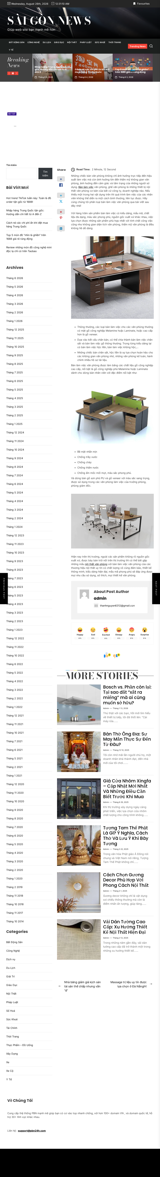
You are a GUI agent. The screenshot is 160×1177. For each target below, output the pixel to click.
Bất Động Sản (16, 42)
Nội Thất (72, 42)
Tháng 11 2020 (15, 792)
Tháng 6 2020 (14, 835)
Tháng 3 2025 (14, 406)
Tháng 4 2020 (14, 852)
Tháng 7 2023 (14, 578)
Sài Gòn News (49, 20)
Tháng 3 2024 (14, 509)
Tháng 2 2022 (14, 698)
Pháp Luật (86, 42)
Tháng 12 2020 (15, 784)
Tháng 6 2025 (14, 381)
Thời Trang (114, 42)
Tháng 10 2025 (15, 346)
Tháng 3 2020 (14, 861)
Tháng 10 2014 (15, 921)
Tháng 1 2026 (14, 321)
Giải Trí (10, 976)
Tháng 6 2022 (14, 664)
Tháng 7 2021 (14, 741)
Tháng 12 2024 (15, 432)
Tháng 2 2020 (14, 869)
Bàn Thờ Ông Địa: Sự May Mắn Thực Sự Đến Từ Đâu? (127, 739)
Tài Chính (11, 1027)
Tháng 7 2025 (14, 372)
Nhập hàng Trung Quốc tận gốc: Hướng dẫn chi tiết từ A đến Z (25, 212)
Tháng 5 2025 (14, 389)
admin (10, 126)
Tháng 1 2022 (14, 707)
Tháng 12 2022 (15, 638)
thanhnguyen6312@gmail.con (117, 605)
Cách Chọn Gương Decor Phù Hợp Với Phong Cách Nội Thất (126, 880)
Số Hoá (10, 1010)
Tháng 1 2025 (14, 423)
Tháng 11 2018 (14, 895)
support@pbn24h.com (32, 1130)
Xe (7, 1062)
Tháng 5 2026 (14, 286)
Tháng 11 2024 (15, 441)
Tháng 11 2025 (15, 338)
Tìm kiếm (11, 165)
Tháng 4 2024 (14, 501)
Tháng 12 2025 (15, 329)
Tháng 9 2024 (14, 458)
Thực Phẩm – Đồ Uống (19, 1045)
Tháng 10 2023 (15, 552)
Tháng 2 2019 (14, 887)
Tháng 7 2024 (14, 475)
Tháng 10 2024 (15, 449)
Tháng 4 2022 (14, 681)
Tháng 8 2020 (14, 818)
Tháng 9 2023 (14, 561)
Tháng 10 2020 (15, 801)
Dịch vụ (10, 959)
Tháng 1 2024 (14, 526)
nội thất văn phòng (96, 564)
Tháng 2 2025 (14, 415)
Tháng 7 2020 (14, 827)
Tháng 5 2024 (14, 492)
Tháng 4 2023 (14, 604)
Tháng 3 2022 (14, 689)
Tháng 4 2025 (14, 398)
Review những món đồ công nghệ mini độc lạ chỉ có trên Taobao (131, 69)
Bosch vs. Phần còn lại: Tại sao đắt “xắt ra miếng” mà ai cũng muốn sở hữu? (127, 695)
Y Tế (11, 50)
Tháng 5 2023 (14, 595)
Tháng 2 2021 (14, 767)
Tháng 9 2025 (14, 355)
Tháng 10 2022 (15, 655)
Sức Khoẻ (100, 42)
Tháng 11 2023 (15, 544)
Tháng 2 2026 (14, 312)
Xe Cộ (9, 1070)
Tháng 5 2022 (14, 672)
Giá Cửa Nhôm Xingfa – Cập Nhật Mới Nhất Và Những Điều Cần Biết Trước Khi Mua (127, 789)
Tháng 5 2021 (14, 758)
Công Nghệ (34, 42)
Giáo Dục (59, 42)
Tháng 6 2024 (14, 483)
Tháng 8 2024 (14, 466)
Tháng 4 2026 (14, 295)
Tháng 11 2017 (14, 912)
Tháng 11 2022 (15, 646)
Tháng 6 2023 (14, 586)
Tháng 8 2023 (14, 569)
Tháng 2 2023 (14, 621)
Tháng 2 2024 (14, 518)
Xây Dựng (12, 1053)
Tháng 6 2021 (14, 749)
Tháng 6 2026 (14, 278)
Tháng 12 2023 (15, 535)
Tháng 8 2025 (14, 363)
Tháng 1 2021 (14, 775)
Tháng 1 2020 (14, 878)
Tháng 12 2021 (15, 715)
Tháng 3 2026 (14, 303)
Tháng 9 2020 (14, 809)
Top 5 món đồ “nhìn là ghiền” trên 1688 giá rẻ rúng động (92, 71)
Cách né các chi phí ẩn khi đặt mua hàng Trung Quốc (52, 71)
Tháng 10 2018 (15, 904)
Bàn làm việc (85, 187)
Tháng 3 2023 (14, 612)
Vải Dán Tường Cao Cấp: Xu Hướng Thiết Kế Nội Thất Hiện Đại (125, 927)
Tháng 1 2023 (14, 629)
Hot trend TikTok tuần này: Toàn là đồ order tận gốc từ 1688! (28, 200)
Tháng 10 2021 (15, 732)
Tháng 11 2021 (14, 724)
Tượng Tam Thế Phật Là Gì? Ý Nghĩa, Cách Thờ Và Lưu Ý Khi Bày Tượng (125, 836)
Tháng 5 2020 (14, 844)
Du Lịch (47, 42)
